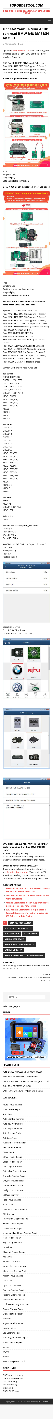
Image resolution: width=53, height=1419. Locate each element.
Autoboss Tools (10, 1138)
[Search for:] (26, 997)
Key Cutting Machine (12, 1242)
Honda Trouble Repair (13, 1223)
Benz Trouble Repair (12, 1147)
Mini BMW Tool (12, 934)
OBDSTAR (7, 1280)
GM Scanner (8, 1214)
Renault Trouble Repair (13, 1309)
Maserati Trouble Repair (14, 1252)
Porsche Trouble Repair (13, 1299)
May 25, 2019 (10, 44)
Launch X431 (9, 1247)
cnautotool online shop (13, 1378)
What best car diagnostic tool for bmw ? (21, 1076)
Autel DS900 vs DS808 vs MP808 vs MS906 (22, 1071)
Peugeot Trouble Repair (14, 1290)
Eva (21, 44)
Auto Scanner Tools (12, 1133)
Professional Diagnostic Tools (16, 1304)
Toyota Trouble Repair (13, 1323)
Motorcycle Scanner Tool (14, 1271)
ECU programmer (11, 1195)
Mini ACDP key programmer (18, 928)
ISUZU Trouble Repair (13, 1228)
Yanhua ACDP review (14, 939)
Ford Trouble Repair (12, 1199)
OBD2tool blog (10, 1381)
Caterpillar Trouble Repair (14, 1171)
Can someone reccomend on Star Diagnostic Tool (26, 1081)
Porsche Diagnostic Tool (14, 1294)
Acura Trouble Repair (12, 1104)
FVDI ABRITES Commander (15, 1209)
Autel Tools (8, 1114)
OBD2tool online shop (13, 1375)
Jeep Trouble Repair (12, 1237)
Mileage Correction (11, 1261)
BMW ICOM (8, 1152)
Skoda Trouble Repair (12, 1313)
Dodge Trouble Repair (13, 1190)
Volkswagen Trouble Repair (15, 1337)
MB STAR (7, 1256)
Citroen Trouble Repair (13, 1185)
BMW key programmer (20, 923)
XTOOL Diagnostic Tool (14, 1361)
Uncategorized (9, 1328)
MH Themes (43, 1401)
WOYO (6, 1351)
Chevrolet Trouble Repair (14, 1176)
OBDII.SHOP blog (11, 1391)
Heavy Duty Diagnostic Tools (16, 1218)
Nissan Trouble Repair (13, 1275)
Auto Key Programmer (18, 872)
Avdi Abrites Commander (14, 1142)
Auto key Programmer (13, 1123)
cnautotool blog (10, 1384)
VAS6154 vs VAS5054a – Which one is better (23, 1091)
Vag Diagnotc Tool (11, 1332)
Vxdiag (6, 1347)
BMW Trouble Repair (12, 1157)
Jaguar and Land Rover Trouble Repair (20, 1233)
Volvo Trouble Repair (12, 1342)
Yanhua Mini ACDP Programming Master (24, 955)
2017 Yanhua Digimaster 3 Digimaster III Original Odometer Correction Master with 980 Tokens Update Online (27, 912)
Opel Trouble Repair (12, 1285)
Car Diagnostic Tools (12, 1166)
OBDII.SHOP (8, 1388)
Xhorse (6, 1356)
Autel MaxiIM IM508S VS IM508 (17, 1086)
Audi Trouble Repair (12, 1109)
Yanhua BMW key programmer (19, 944)
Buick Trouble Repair (12, 1161)
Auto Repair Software (12, 1128)
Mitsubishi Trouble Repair (14, 1266)
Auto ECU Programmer (13, 1119)
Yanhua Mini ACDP (20, 50)
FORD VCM (8, 1204)
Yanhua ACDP (30, 934)
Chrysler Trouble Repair (13, 1180)
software (7, 1318)
